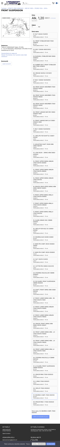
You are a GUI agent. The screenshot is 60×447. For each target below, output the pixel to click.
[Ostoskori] (53, 3)
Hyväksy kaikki (51, 444)
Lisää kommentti (6, 64)
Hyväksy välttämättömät (38, 444)
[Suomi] (57, 3)
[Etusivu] (13, 4)
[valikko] (2, 3)
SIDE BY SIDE (29, 8)
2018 (46, 8)
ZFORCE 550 (39, 8)
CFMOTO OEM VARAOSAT (16, 8)
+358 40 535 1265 (46, 430)
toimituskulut (53, 18)
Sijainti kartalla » (6, 433)
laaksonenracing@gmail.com (9, 440)
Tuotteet (4, 8)
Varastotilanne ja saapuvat (9, 53)
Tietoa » (28, 444)
